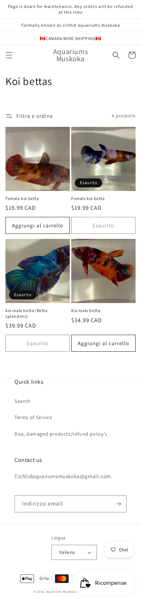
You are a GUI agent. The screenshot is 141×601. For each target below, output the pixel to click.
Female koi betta (22, 198)
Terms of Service (33, 417)
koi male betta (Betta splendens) (26, 313)
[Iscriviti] (118, 503)
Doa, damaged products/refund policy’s (60, 434)
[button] (9, 55)
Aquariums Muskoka (61, 591)
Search (22, 401)
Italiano (67, 552)
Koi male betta (85, 310)
